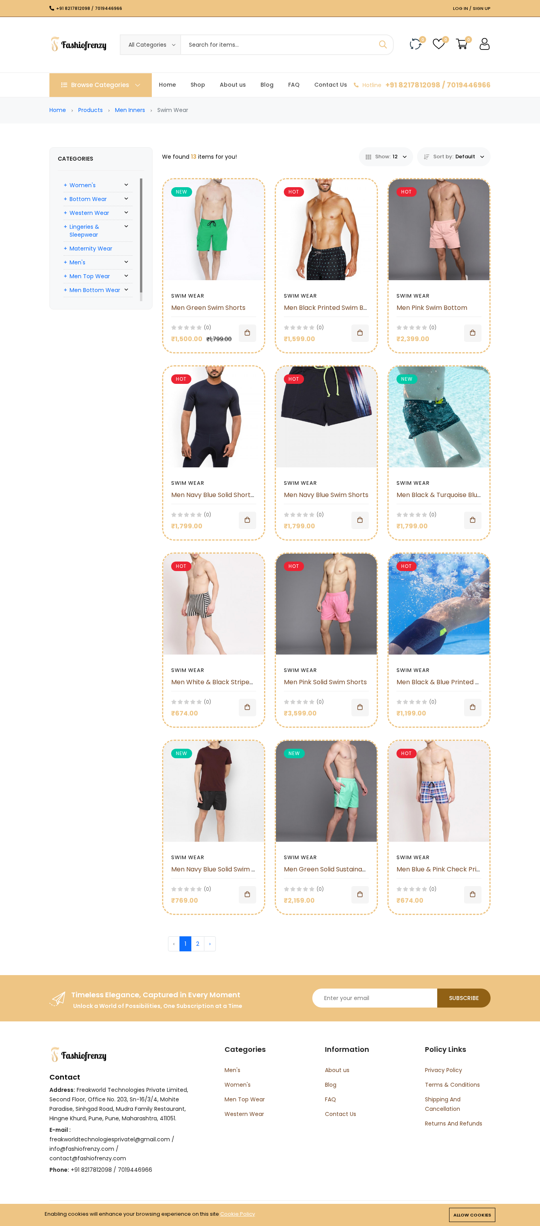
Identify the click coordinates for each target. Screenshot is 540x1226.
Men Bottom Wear (95, 290)
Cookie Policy (237, 1214)
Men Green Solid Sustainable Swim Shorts (348, 869)
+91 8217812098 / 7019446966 (89, 8)
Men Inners (130, 110)
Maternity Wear (91, 248)
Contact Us (330, 85)
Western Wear (89, 213)
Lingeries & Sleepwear (84, 231)
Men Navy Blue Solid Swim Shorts (221, 869)
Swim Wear (187, 296)
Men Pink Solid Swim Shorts (325, 682)
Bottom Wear (88, 199)
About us (233, 85)
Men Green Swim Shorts (208, 307)
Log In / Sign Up (472, 8)
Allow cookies (472, 1215)
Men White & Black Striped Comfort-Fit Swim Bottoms (255, 682)
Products (90, 110)
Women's (83, 185)
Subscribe (464, 998)
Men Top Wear (90, 276)
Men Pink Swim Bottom (432, 307)
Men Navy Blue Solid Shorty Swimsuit (227, 494)
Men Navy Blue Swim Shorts (326, 494)
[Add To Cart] (247, 333)
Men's (77, 262)
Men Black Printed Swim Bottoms (335, 307)
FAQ (294, 85)
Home (167, 85)
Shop (198, 85)
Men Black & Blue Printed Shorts (446, 682)
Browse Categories (100, 85)
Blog (267, 85)
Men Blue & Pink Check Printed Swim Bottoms (467, 869)
